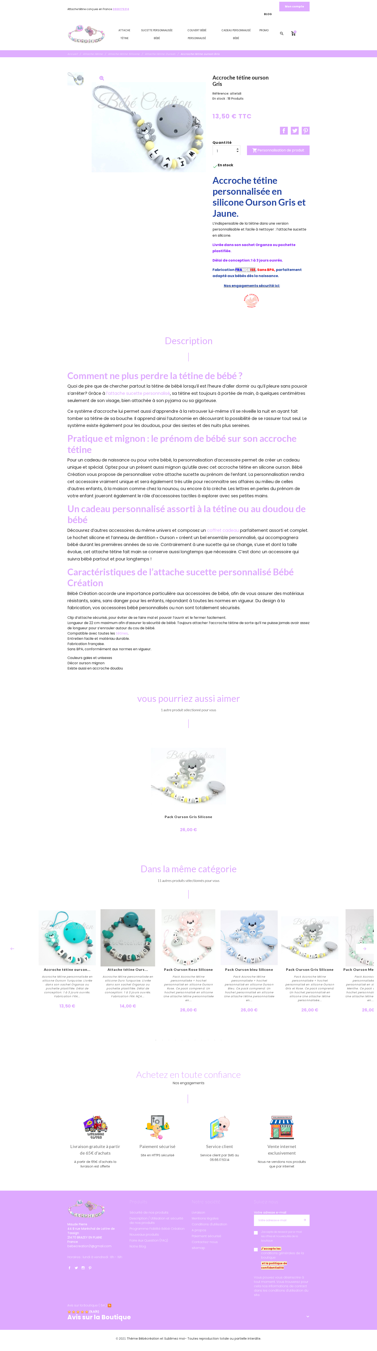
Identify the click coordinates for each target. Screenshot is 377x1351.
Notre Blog (138, 1246)
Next (365, 949)
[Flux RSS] (109, 1305)
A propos (199, 1230)
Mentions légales (205, 1218)
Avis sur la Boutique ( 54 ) (87, 1305)
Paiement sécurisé (206, 1236)
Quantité (222, 142)
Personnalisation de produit (278, 150)
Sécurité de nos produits (149, 1212)
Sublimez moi (174, 1338)
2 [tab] (162, 1040)
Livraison (198, 1212)
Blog (268, 14)
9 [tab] (208, 1040)
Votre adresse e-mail (270, 1212)
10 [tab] (214, 1040)
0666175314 (121, 9)
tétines (122, 633)
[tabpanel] (188, 961)
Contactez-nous (205, 1242)
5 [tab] (182, 1040)
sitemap (198, 1248)
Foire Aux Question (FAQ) (149, 1240)
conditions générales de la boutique (282, 1255)
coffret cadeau (223, 530)
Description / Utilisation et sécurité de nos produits (156, 1220)
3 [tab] (169, 1040)
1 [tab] (156, 1040)
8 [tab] (201, 1040)
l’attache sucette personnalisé (138, 393)
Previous (12, 949)
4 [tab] (175, 1040)
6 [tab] (188, 1040)
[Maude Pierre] (86, 34)
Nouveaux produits (144, 1234)
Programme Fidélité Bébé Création (157, 1228)
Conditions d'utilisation (209, 1224)
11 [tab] (221, 1040)
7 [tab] (195, 1040)
